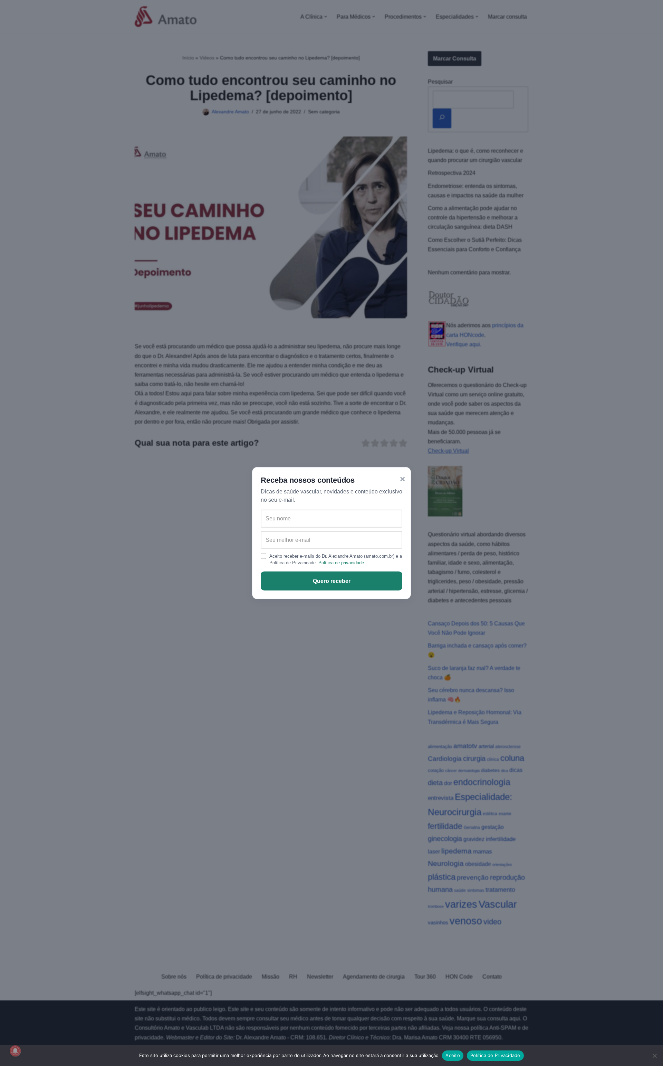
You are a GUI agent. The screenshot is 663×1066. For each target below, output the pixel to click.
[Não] (654, 1055)
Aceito (452, 1055)
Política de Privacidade (495, 1055)
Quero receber (331, 581)
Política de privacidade (341, 562)
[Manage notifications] (15, 1050)
